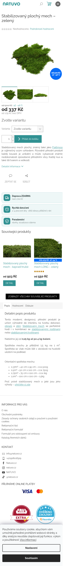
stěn (18, 326)
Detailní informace (11, 166)
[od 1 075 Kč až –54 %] (48, 248)
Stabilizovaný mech (33, 326)
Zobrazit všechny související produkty (32, 296)
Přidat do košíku (30, 139)
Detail (9, 283)
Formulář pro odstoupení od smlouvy (21, 433)
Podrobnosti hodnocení (42, 29)
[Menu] (58, 4)
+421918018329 (13, 458)
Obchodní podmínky (12, 414)
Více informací (28, 539)
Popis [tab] (7, 305)
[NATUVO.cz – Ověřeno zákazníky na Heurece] (45, 514)
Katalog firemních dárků (14, 437)
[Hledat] (41, 4)
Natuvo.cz (11, 463)
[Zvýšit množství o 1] (12, 137)
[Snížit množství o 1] (12, 141)
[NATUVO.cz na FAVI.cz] (21, 514)
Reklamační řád (10, 425)
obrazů (8, 326)
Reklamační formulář (12, 429)
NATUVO (11, 472)
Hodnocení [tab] (17, 305)
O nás (5, 410)
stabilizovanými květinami (25, 332)
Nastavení (31, 547)
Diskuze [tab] (29, 305)
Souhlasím (31, 558)
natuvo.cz (11, 467)
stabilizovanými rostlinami (46, 329)
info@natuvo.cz (14, 453)
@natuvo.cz (12, 477)
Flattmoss (57, 147)
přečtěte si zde (22, 384)
